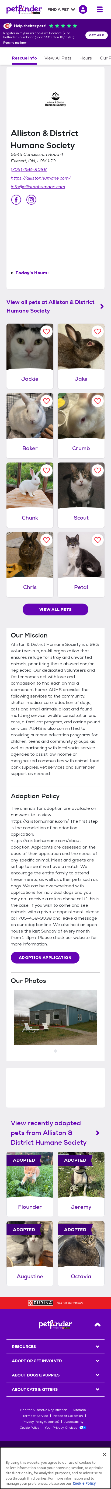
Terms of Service (35, 1416)
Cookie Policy (29, 1427)
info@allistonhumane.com (38, 187)
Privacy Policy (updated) (40, 1422)
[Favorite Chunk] (46, 470)
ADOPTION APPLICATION (45, 957)
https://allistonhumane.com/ (41, 178)
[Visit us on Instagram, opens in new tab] (31, 199)
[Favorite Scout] (98, 470)
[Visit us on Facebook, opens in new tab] (16, 199)
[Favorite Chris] (46, 540)
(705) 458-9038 (29, 169)
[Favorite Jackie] (46, 331)
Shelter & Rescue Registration (43, 1410)
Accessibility (74, 1422)
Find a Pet (58, 9)
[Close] (104, 1454)
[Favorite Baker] (46, 401)
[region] (55, 1468)
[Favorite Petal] (98, 540)
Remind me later (15, 43)
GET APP (96, 35)
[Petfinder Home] (24, 9)
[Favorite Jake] (98, 331)
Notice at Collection (68, 1416)
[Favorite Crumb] (98, 401)
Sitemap (79, 1410)
